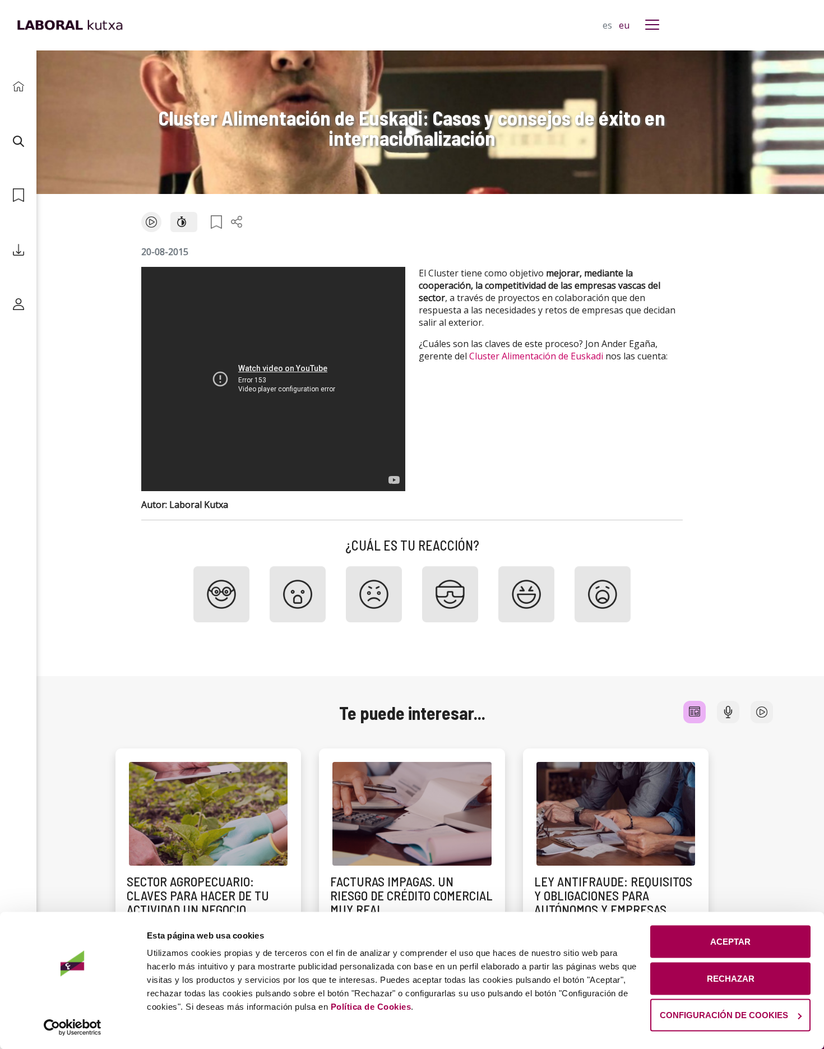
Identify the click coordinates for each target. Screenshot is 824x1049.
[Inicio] (18, 86)
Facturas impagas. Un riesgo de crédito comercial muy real (411, 896)
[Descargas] (18, 250)
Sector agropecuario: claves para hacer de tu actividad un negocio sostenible (198, 903)
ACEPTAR (730, 941)
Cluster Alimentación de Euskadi (536, 356)
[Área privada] (18, 304)
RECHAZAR (730, 978)
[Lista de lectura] (18, 195)
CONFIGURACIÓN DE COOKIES (724, 1015)
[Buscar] (18, 141)
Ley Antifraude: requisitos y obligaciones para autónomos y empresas (613, 896)
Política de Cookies (371, 1006)
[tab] (694, 712)
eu (624, 25)
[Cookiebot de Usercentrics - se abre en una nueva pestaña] (73, 1027)
